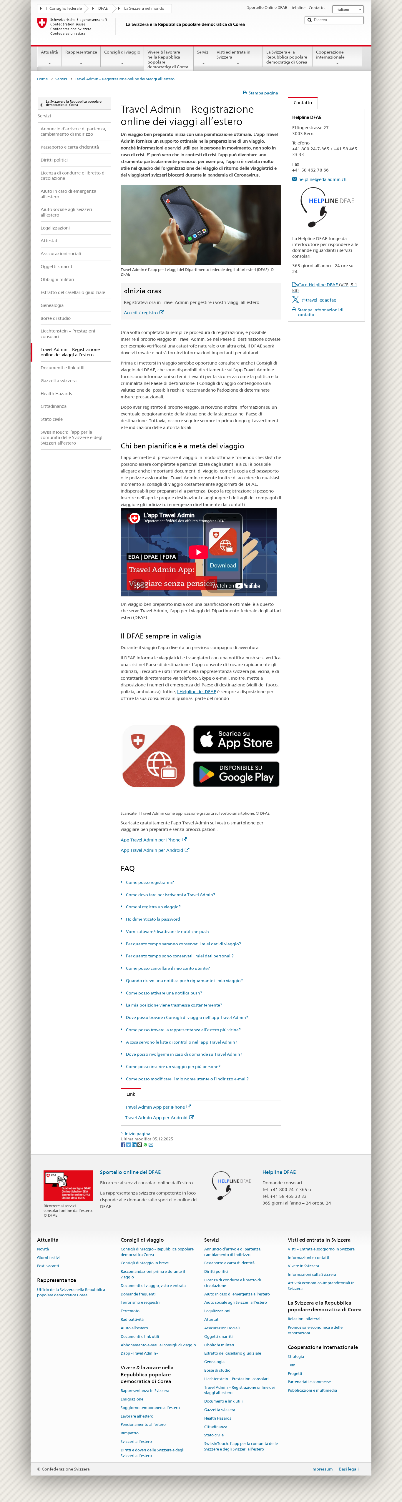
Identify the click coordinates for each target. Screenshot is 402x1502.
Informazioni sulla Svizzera (312, 1275)
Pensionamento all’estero (143, 1425)
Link (128, 1094)
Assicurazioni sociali (222, 1328)
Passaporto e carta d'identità (229, 1263)
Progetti (295, 1373)
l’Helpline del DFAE (196, 691)
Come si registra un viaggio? (153, 906)
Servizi (203, 52)
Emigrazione (132, 1399)
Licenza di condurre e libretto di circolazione (232, 1283)
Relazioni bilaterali (305, 1319)
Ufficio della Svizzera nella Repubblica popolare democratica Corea (71, 1293)
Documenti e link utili (140, 1336)
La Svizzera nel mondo (144, 8)
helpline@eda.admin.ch (322, 179)
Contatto (300, 102)
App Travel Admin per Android (152, 850)
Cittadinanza (215, 1427)
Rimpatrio (130, 1433)
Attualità (49, 52)
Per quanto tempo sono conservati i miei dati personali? (179, 956)
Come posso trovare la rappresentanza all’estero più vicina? (183, 1029)
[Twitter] (129, 1144)
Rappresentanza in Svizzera (145, 1390)
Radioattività (132, 1319)
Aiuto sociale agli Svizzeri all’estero (235, 1302)
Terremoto (130, 1311)
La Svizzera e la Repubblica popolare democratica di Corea (286, 57)
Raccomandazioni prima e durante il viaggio (153, 1274)
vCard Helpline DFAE (324, 287)
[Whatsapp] (146, 1144)
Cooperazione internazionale (330, 54)
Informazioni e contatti (308, 1257)
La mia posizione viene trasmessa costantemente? (173, 1005)
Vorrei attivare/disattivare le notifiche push (167, 931)
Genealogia (214, 1362)
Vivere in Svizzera (303, 1266)
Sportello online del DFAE (130, 1172)
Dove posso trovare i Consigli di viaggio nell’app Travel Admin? (186, 1017)
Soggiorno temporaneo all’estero (150, 1407)
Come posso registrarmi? (149, 882)
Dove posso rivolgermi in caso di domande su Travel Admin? (183, 1054)
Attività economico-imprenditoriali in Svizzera (321, 1286)
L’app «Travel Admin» (139, 1353)
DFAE (103, 8)
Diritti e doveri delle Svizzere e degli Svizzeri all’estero (153, 1453)
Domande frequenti (138, 1294)
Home (42, 79)
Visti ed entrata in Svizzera (233, 54)
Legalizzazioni (217, 1311)
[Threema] (140, 1144)
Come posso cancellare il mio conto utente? (167, 968)
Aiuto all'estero (134, 1328)
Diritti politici (216, 1271)
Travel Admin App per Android (156, 1117)
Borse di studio (217, 1370)
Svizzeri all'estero (136, 1441)
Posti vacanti (48, 1266)
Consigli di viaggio (122, 52)
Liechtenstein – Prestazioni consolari (236, 1379)
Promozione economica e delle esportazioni (315, 1330)
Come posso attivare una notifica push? (163, 993)
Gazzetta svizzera (219, 1410)
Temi (292, 1365)
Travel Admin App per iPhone (155, 1107)
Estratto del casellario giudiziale (232, 1353)
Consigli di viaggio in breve (145, 1263)
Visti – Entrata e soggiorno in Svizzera (321, 1249)
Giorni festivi (48, 1257)
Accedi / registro (141, 312)
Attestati (212, 1319)
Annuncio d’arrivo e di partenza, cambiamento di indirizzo (232, 1252)
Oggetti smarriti (218, 1336)
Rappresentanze (81, 52)
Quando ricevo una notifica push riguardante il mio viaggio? (184, 980)
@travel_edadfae (318, 300)
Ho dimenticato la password (152, 919)
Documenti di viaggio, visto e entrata (153, 1285)
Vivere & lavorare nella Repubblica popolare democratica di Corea (167, 59)
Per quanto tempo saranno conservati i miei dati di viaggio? (183, 944)
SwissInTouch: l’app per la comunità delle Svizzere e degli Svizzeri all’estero (241, 1447)
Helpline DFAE (279, 1172)
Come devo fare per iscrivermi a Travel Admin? (170, 894)
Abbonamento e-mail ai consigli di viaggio (158, 1345)
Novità (43, 1249)
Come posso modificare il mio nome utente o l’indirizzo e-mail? (187, 1079)
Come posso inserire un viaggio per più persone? (172, 1066)
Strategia (296, 1356)
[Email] (151, 1144)
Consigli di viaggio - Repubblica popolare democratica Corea (157, 1252)
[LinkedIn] (134, 1144)
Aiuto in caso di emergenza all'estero (237, 1294)
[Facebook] (123, 1144)
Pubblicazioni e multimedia (312, 1390)
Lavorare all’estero (137, 1416)
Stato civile (214, 1435)
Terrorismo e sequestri (140, 1302)
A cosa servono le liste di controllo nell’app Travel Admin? (181, 1042)
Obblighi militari (219, 1345)
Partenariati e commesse (309, 1382)
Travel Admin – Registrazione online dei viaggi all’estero (239, 1390)
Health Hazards (217, 1418)
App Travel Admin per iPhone (150, 840)
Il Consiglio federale (64, 8)
